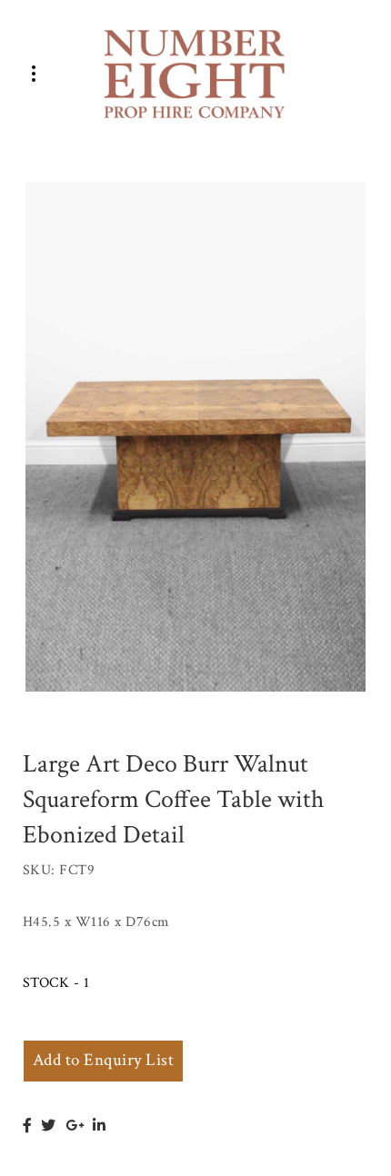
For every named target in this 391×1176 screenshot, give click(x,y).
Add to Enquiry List (103, 1060)
